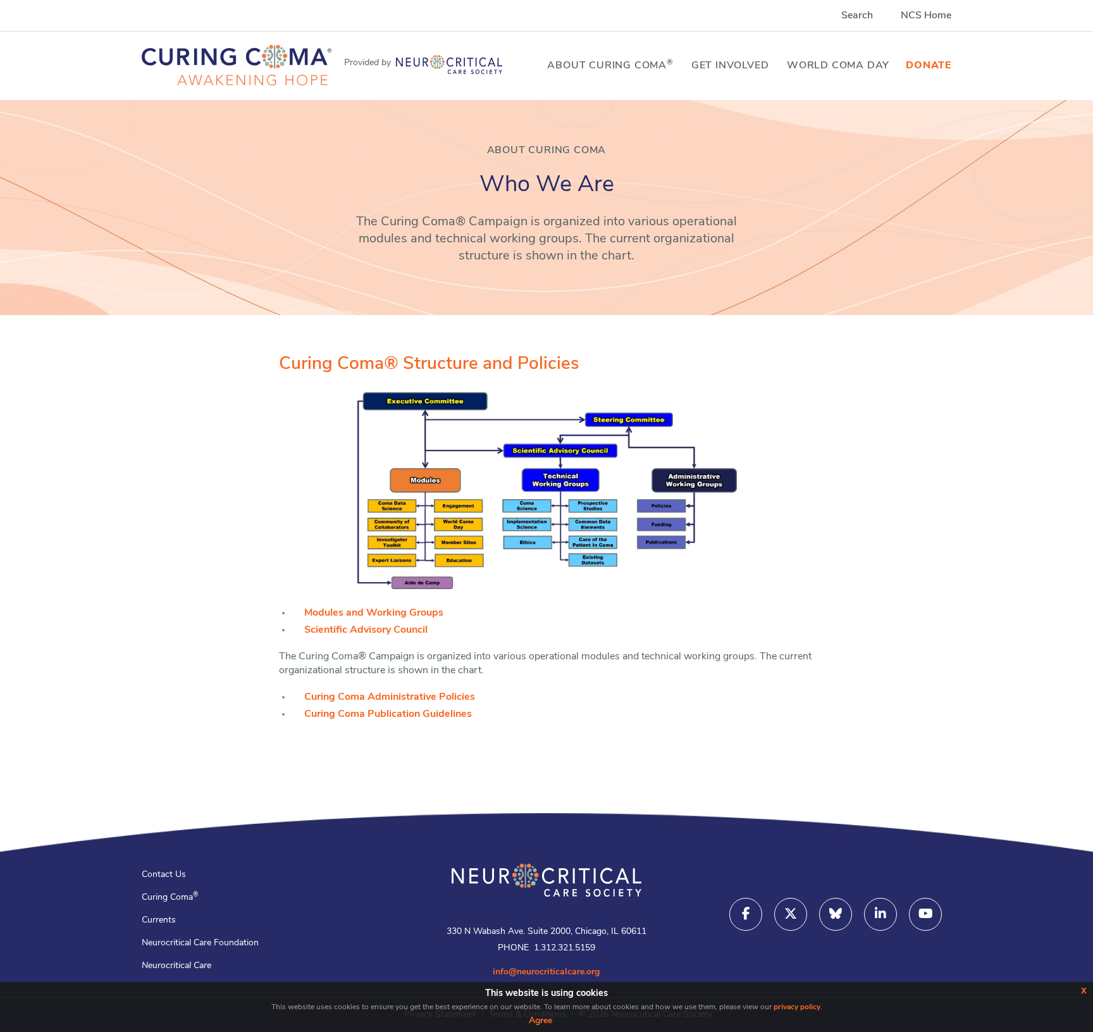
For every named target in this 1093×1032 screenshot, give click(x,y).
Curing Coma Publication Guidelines (388, 714)
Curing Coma (170, 897)
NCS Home (926, 16)
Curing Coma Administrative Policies (389, 697)
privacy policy (797, 1007)
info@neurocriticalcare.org (546, 972)
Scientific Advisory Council (366, 630)
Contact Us (164, 875)
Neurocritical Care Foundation (200, 943)
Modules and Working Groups (373, 613)
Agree (540, 1021)
